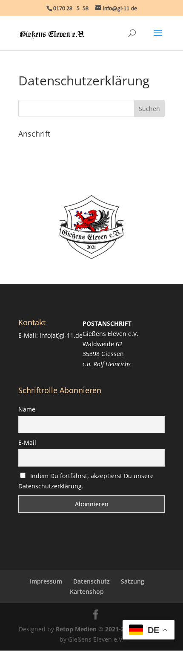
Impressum (46, 581)
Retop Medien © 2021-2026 (95, 629)
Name (26, 409)
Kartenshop (87, 591)
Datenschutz (91, 581)
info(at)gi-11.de (61, 335)
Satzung (132, 581)
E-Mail (27, 442)
